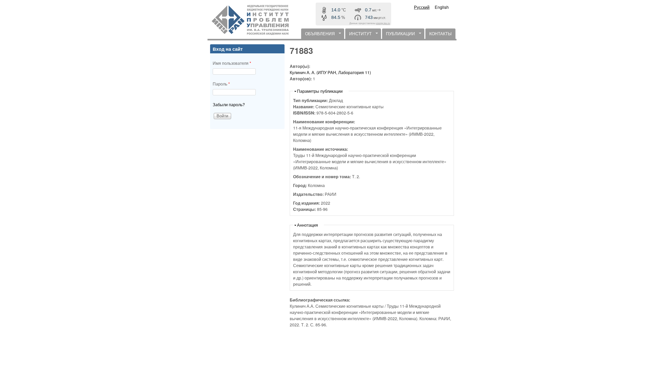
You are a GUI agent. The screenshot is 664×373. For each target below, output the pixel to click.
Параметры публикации (320, 91)
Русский (422, 7)
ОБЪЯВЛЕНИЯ (318, 35)
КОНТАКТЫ (440, 34)
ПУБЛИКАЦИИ (398, 35)
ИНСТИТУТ (358, 35)
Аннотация (307, 225)
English (442, 7)
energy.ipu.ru (383, 23)
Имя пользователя (232, 63)
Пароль (221, 84)
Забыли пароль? (229, 104)
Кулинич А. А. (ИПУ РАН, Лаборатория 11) (330, 72)
